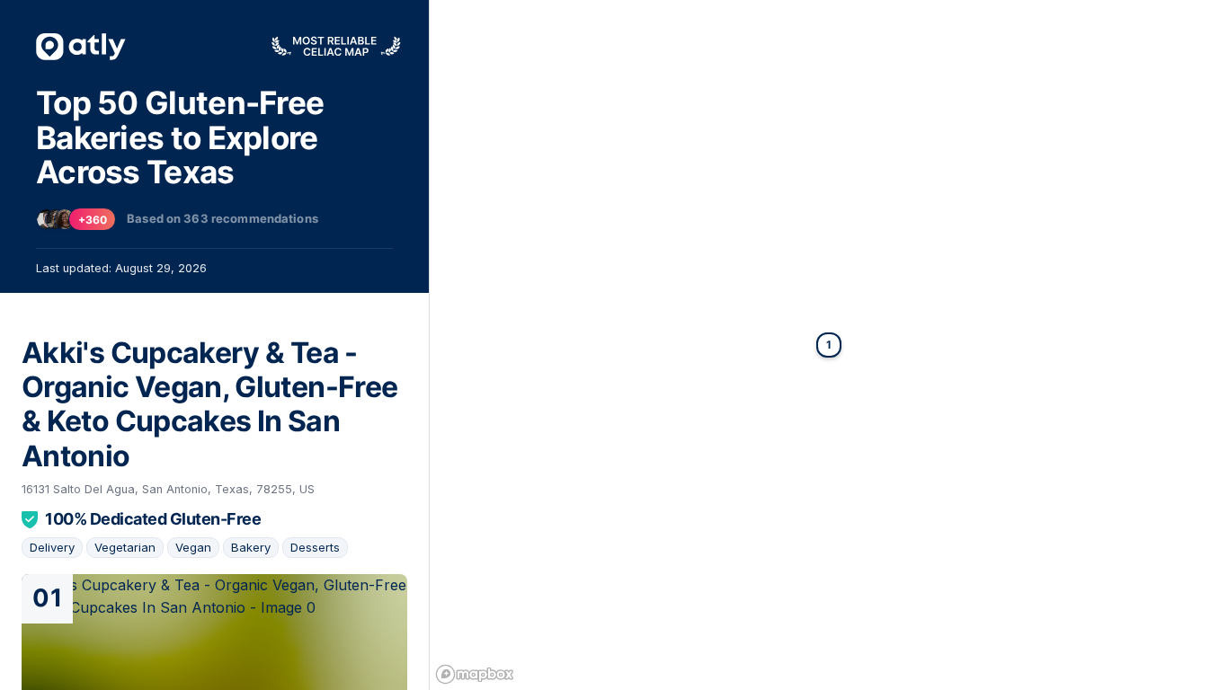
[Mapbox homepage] (474, 674)
